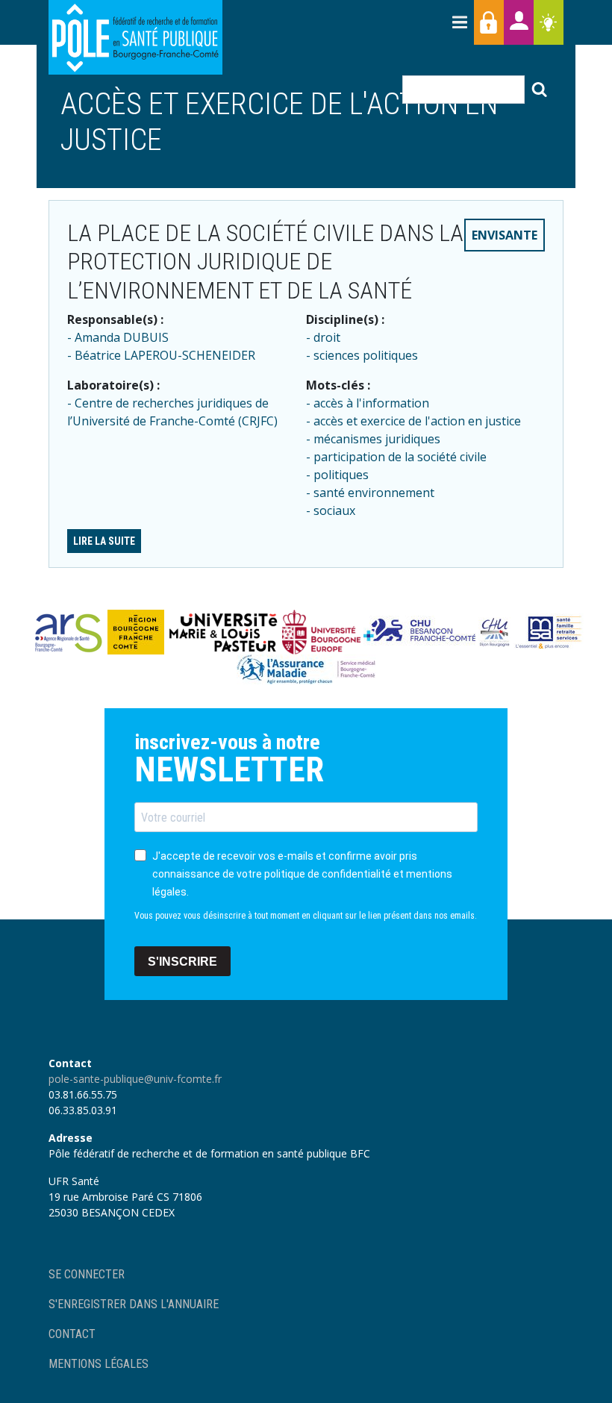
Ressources (548, 22)
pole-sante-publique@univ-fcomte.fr (135, 1079)
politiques (341, 474)
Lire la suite (104, 541)
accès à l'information (371, 403)
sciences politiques (365, 355)
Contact (72, 1334)
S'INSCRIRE (182, 961)
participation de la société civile (400, 457)
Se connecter (87, 1274)
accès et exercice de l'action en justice (417, 421)
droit (326, 337)
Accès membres (489, 22)
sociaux (334, 510)
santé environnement (373, 492)
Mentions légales (99, 1364)
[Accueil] (135, 37)
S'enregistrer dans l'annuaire (134, 1304)
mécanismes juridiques (376, 439)
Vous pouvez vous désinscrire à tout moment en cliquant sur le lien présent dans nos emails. (305, 915)
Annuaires (519, 22)
